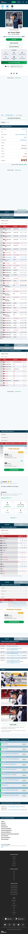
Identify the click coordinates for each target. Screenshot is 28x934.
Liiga (14, 878)
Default (7, 212)
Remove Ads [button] (18, 77)
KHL (14, 285)
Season (7, 639)
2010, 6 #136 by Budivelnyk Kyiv (12, 809)
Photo (14, 907)
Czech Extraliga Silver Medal (12, 649)
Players (7, 582)
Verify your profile (4, 845)
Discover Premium (14, 622)
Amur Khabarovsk (8, 305)
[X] (9, 924)
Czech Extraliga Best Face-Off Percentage (15, 652)
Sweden (14, 856)
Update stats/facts (15, 118)
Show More (13, 724)
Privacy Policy (14, 905)
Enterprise (14, 912)
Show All (13, 517)
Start (2, 115)
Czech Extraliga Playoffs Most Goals (14, 648)
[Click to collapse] (27, 217)
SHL (14, 874)
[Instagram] (14, 924)
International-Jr (16, 243)
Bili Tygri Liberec (10, 115)
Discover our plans (14, 62)
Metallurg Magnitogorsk (7, 286)
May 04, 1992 (24, 129)
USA (14, 860)
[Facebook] (5, 924)
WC (14, 288)
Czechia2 (15, 274)
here (2, 847)
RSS (14, 910)
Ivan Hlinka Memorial (17, 362)
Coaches (7, 215)
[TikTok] (23, 924)
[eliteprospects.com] (3, 2)
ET (13, 364)
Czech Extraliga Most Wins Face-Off (14, 661)
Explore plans (14, 469)
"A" (10, 252)
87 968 (8, 66)
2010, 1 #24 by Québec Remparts (12, 806)
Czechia (18, 36)
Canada (14, 858)
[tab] (7, 212)
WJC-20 (14, 263)
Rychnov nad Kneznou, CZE (21, 134)
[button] (14, 39)
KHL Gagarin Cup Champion (12, 646)
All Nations (14, 865)
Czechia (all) (7, 278)
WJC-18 (14, 252)
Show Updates (14, 43)
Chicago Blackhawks (14, 885)
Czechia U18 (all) (8, 254)
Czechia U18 (15, 228)
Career (14, 914)
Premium (25, 156)
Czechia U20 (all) (8, 265)
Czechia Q (15, 270)
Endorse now (7, 506)
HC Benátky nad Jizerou (7, 275)
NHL (14, 871)
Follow (14, 39)
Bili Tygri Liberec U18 (8, 229)
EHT (14, 371)
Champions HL (16, 369)
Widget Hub (14, 900)
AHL (14, 876)
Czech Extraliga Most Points (12, 660)
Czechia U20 (15, 239)
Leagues (7, 524)
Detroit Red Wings (14, 887)
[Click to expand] (27, 585)
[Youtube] (18, 924)
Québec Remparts (8, 257)
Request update (23, 164)
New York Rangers (14, 891)
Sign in (19, 2)
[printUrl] (17, 73)
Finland (14, 862)
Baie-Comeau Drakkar (7, 260)
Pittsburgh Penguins (14, 892)
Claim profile (15, 46)
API (14, 908)
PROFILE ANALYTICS (17, 66)
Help (14, 903)
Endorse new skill (6, 497)
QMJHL (14, 257)
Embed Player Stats (21, 209)
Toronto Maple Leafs (14, 894)
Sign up (13, 2)
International (16, 278)
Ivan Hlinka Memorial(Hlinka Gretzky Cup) (10, 561)
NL (14, 879)
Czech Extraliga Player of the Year (13, 662)
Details (24, 744)
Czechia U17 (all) (8, 243)
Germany (14, 863)
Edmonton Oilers (14, 889)
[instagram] (14, 73)
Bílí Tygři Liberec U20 (8, 240)
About (14, 902)
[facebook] (11, 73)
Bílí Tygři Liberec (10, 36)
